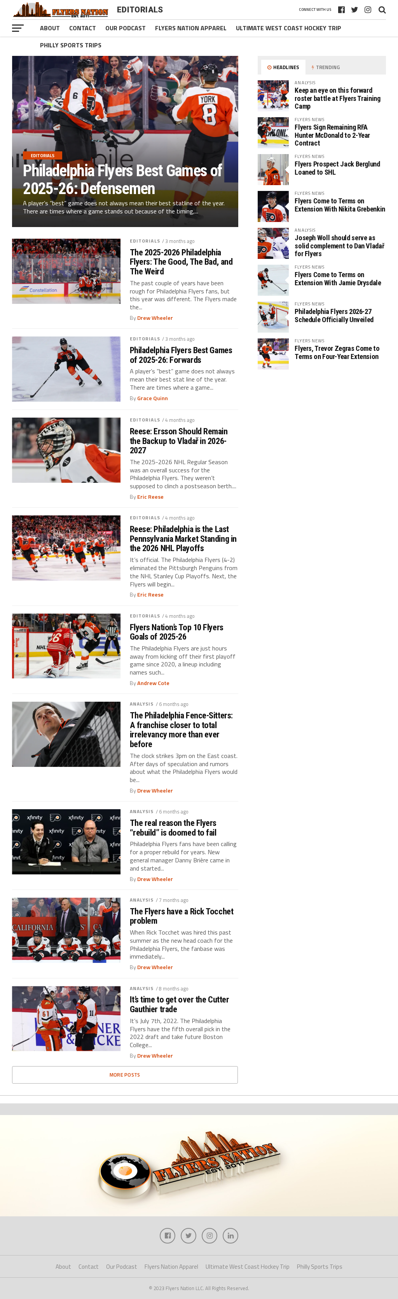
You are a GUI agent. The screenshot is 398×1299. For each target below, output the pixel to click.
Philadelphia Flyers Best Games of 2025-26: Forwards (181, 354)
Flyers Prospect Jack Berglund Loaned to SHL (337, 168)
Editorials (145, 241)
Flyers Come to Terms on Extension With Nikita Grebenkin (340, 205)
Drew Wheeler (155, 318)
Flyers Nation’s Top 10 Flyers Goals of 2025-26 (176, 632)
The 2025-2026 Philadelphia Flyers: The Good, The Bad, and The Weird (181, 262)
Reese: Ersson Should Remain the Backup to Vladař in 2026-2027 (179, 441)
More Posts (125, 1075)
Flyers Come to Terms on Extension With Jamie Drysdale (338, 278)
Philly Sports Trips (70, 45)
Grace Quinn (152, 398)
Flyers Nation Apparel (191, 28)
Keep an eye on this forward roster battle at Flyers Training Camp (337, 98)
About (50, 28)
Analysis (142, 704)
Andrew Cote (153, 683)
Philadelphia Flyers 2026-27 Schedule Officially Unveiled (334, 315)
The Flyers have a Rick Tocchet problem (182, 916)
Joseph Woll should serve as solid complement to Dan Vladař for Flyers (339, 245)
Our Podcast (125, 28)
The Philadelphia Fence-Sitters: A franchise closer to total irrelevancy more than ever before (181, 730)
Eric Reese (150, 497)
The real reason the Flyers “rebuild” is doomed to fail (173, 827)
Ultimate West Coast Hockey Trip (288, 28)
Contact (82, 28)
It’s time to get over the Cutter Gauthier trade (179, 1004)
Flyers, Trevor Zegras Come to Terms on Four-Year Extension (337, 352)
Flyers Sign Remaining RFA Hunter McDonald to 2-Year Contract (332, 135)
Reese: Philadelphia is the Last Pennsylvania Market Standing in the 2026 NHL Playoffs (183, 538)
